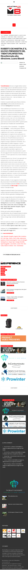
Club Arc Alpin (20, 36)
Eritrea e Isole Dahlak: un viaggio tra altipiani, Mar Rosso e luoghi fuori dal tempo (13, 448)
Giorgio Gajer (18, 40)
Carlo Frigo (10, 36)
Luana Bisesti (18, 41)
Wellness (3, 274)
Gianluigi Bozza (10, 40)
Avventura (3, 36)
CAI (6, 36)
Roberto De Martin (11, 43)
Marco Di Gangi (7, 463)
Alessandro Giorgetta (14, 35)
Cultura (2, 45)
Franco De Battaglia (22, 240)
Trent (17, 43)
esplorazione (4, 38)
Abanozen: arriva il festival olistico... (15, 504)
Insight (2, 271)
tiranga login (6, 456)
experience (9, 38)
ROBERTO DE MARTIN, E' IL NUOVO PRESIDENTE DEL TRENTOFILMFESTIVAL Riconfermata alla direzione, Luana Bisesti (14, 53)
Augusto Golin (22, 35)
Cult (2, 35)
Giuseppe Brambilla (19, 242)
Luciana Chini (24, 41)
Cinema (15, 36)
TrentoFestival (22, 43)
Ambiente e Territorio (5, 266)
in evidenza (6, 35)
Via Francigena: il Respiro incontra (15, 512)
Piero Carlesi (3, 43)
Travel (2, 273)
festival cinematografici (17, 38)
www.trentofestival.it (8, 233)
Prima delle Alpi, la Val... (13, 496)
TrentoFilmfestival (5, 86)
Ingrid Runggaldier (10, 41)
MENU (14, 1)
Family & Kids (3, 270)
